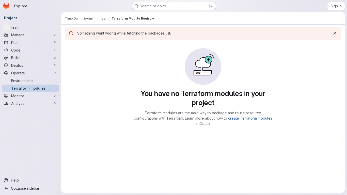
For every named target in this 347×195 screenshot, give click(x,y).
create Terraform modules (250, 118)
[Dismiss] (335, 33)
